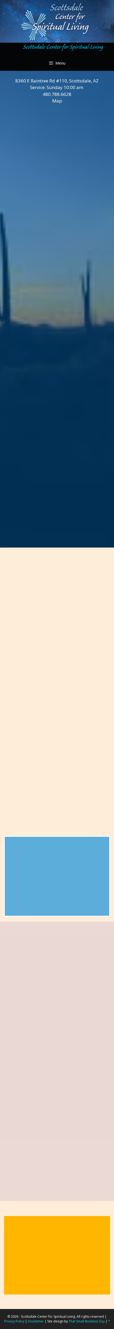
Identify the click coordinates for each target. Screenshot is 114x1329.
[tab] (57, 162)
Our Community (31, 874)
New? (17, 847)
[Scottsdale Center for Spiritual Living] (57, 49)
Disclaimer (36, 1321)
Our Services (27, 861)
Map (57, 101)
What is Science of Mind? (43, 888)
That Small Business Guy (87, 1321)
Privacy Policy (14, 1321)
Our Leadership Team (38, 902)
